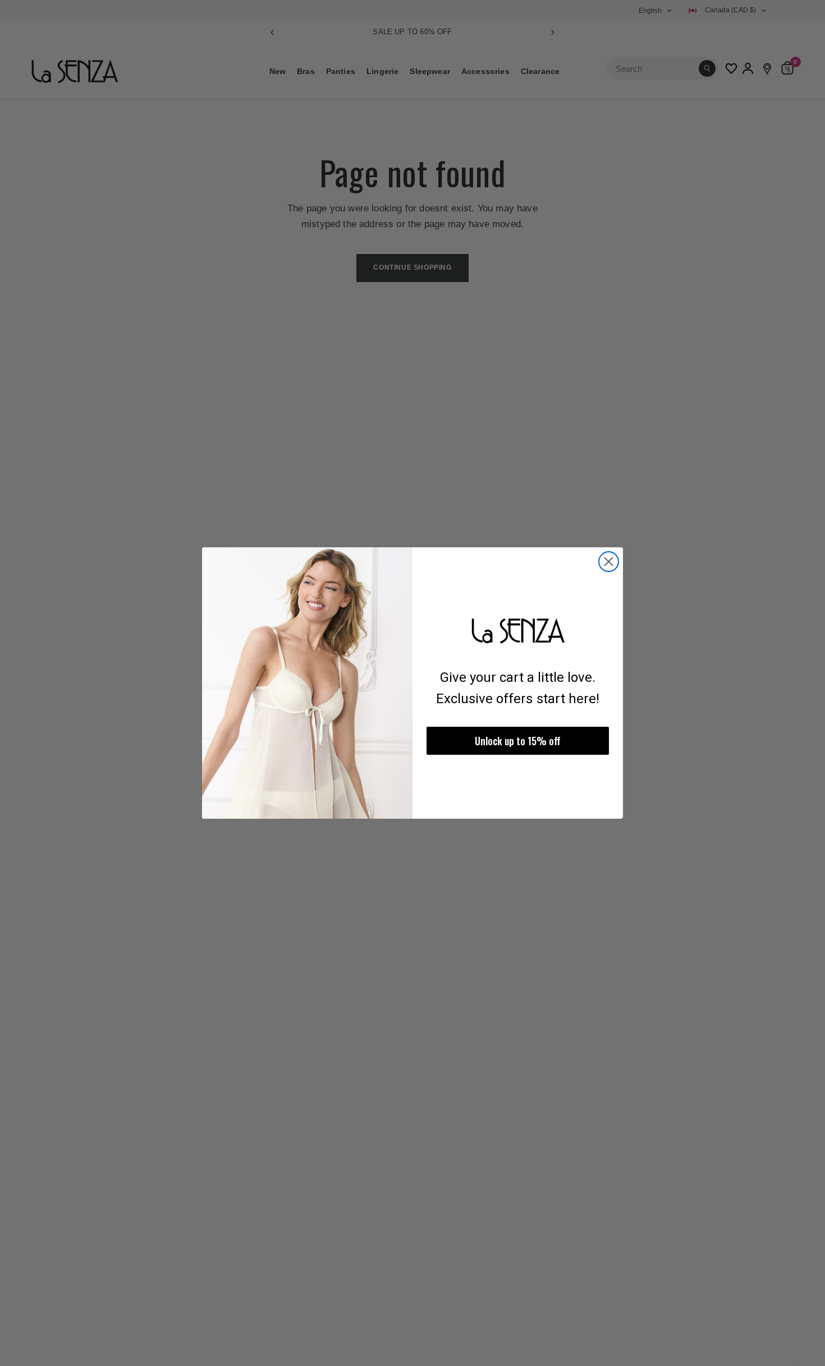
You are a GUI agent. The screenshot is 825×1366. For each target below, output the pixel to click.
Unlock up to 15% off (518, 740)
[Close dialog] (608, 561)
